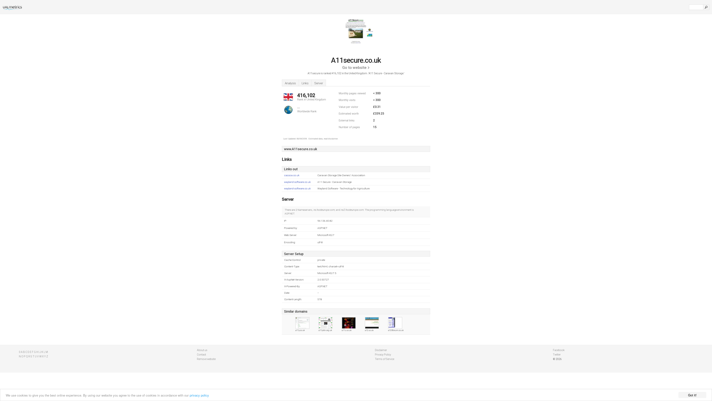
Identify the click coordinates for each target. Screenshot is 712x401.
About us (202, 350)
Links (305, 83)
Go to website (354, 67)
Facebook (559, 350)
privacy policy (199, 395)
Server (318, 83)
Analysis (290, 83)
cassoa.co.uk (291, 175)
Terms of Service (384, 359)
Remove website (206, 359)
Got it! (692, 395)
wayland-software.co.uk (297, 182)
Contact (201, 354)
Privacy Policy (383, 354)
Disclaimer (381, 350)
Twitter (557, 354)
